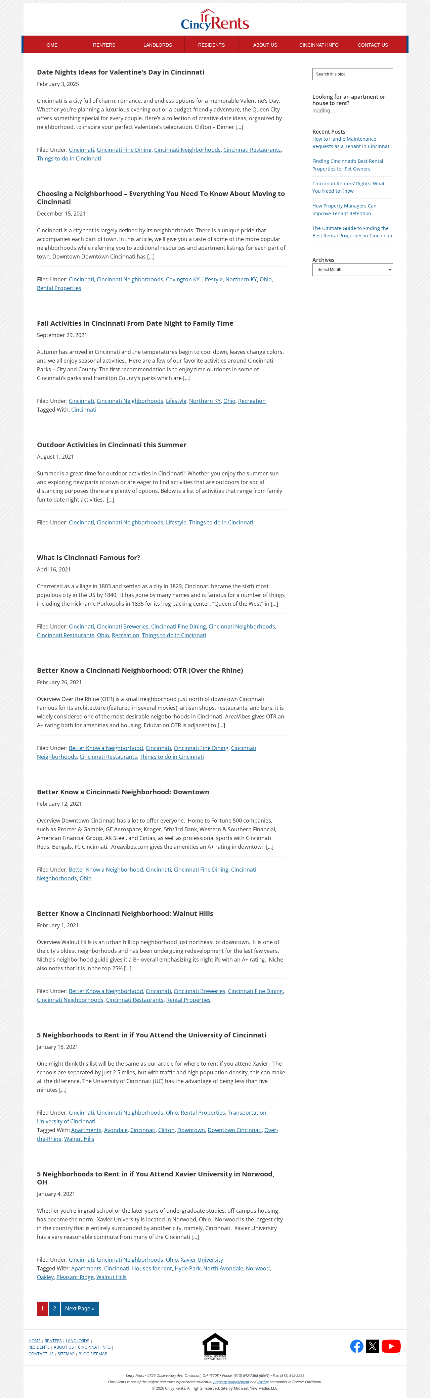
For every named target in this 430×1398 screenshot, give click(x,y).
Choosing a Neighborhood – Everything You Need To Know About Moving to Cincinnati (161, 197)
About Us (64, 1347)
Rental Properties (59, 288)
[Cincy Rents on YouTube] (391, 1346)
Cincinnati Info (94, 1347)
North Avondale (223, 1268)
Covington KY (183, 279)
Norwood (258, 1268)
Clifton (166, 1130)
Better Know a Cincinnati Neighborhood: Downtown (123, 791)
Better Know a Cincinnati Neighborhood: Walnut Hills (125, 913)
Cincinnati (81, 149)
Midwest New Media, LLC (255, 1388)
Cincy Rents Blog (215, 20)
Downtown (191, 1130)
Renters (53, 1341)
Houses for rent (152, 1268)
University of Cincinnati (66, 1121)
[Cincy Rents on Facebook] (356, 1346)
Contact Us (41, 1354)
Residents (39, 1347)
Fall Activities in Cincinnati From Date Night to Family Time (135, 323)
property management (231, 1381)
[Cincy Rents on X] (372, 1346)
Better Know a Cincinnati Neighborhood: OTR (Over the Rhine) (140, 670)
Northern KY (241, 279)
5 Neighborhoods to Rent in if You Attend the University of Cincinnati (151, 1034)
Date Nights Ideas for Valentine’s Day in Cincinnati (121, 72)
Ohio (266, 279)
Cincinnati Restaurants (252, 149)
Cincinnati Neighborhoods (187, 149)
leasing (263, 1381)
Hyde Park (188, 1268)
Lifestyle (212, 279)
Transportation (247, 1112)
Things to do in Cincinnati (69, 158)
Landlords (77, 1341)
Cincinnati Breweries (122, 626)
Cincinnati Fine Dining (124, 149)
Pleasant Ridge (75, 1277)
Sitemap (66, 1354)
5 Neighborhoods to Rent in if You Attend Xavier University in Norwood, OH (155, 1177)
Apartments (86, 1130)
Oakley (45, 1277)
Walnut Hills (79, 1139)
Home (35, 1341)
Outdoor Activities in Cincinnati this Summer (111, 444)
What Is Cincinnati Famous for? (88, 557)
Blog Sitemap (93, 1354)
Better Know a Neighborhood (106, 748)
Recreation (252, 401)
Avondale (116, 1130)
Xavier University (202, 1259)
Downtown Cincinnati (235, 1130)
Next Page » (80, 1308)
